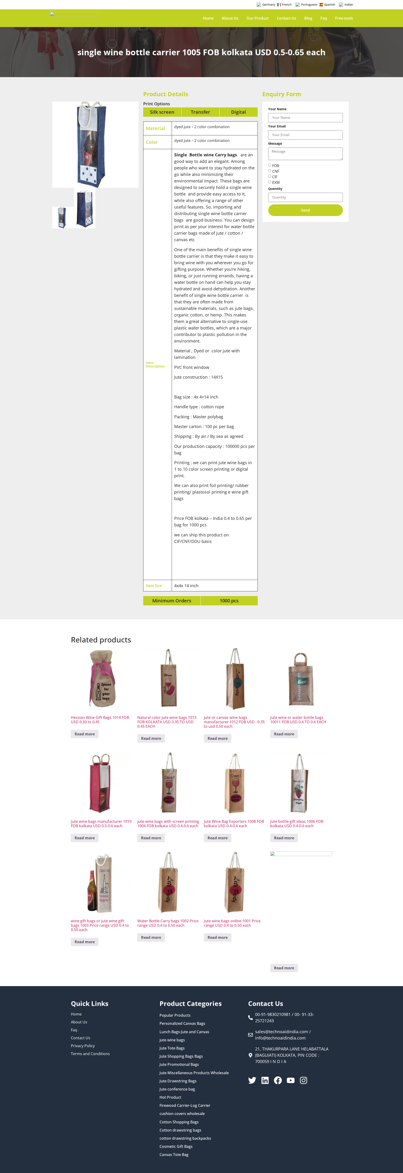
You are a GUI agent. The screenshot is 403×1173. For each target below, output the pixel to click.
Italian (348, 4)
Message (275, 144)
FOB (275, 165)
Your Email (277, 126)
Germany (268, 4)
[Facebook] (278, 1080)
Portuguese (309, 4)
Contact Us (286, 18)
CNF (275, 171)
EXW (276, 182)
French (287, 4)
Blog (308, 18)
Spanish (329, 4)
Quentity (275, 189)
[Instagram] (303, 1080)
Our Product (258, 18)
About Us (230, 18)
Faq (323, 18)
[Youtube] (291, 1080)
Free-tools (344, 18)
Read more (85, 734)
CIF (274, 176)
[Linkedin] (265, 1080)
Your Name (277, 109)
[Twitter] (252, 1080)
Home (208, 18)
